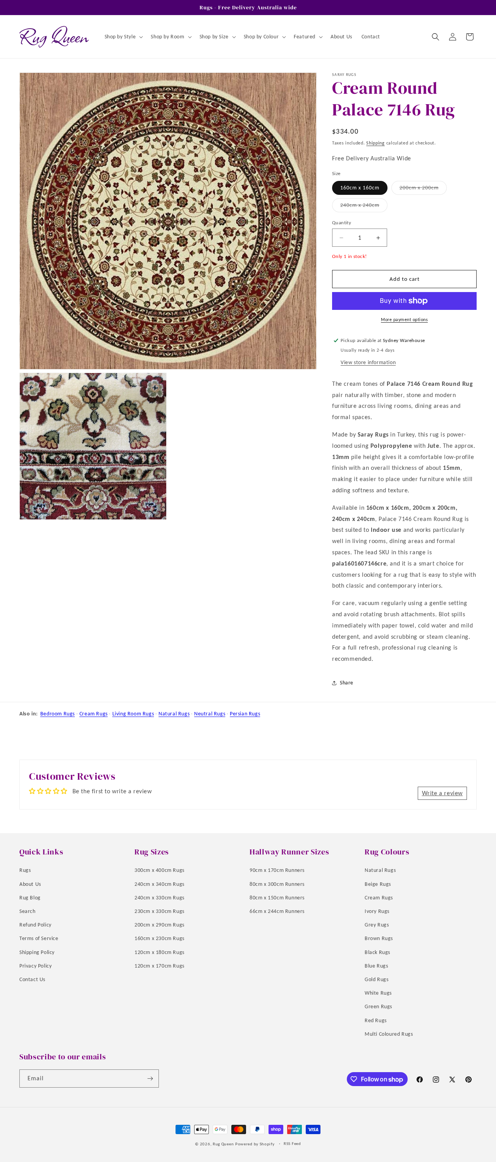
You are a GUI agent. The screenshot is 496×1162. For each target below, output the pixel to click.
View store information (368, 362)
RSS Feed (292, 1143)
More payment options (404, 319)
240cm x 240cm (364, 206)
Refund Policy (35, 924)
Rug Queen (223, 1144)
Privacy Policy (35, 965)
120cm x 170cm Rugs (159, 965)
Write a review (442, 793)
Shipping (375, 143)
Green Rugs (378, 1006)
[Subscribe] (149, 1078)
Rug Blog (30, 897)
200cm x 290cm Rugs (159, 924)
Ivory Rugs (377, 911)
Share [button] (346, 682)
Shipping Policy (37, 952)
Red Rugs (376, 1020)
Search (27, 911)
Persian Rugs (245, 713)
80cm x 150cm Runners (277, 897)
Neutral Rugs (209, 713)
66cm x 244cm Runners (277, 911)
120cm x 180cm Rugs (159, 952)
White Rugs (378, 992)
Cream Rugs (93, 713)
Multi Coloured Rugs (389, 1033)
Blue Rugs (376, 965)
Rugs (25, 870)
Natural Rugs (173, 713)
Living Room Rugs (133, 713)
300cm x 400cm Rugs (159, 870)
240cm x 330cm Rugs (159, 897)
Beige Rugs (378, 883)
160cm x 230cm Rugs (159, 938)
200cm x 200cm (423, 189)
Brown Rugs (379, 938)
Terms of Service (39, 938)
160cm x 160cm (359, 187)
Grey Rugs (377, 924)
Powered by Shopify (255, 1144)
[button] (123, 37)
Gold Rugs (376, 979)
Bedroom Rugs (57, 713)
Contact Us (32, 979)
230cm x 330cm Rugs (159, 911)
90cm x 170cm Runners (277, 870)
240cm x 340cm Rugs (159, 883)
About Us (30, 883)
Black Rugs (377, 952)
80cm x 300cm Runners (277, 883)
